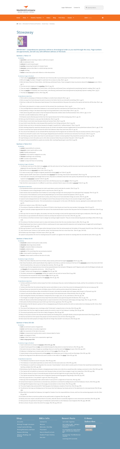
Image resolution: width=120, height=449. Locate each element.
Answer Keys (45, 23)
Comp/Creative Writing (24, 427)
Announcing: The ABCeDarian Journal (71, 435)
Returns (42, 424)
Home (18, 17)
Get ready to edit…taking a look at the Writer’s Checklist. (71, 426)
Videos (48, 17)
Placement (43, 429)
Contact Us (77, 7)
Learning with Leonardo (70, 438)
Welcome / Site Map (46, 427)
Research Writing (22, 432)
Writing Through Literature (25, 424)
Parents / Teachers (36, 17)
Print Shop (62, 17)
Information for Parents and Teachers (32, 23)
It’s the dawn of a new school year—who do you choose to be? (71, 431)
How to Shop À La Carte (47, 432)
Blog (54, 17)
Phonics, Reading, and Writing (24, 435)
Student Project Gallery (47, 435)
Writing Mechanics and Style (26, 429)
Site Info (42, 437)
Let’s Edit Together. (69, 422)
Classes (70, 17)
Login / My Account (66, 7)
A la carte (20, 422)
